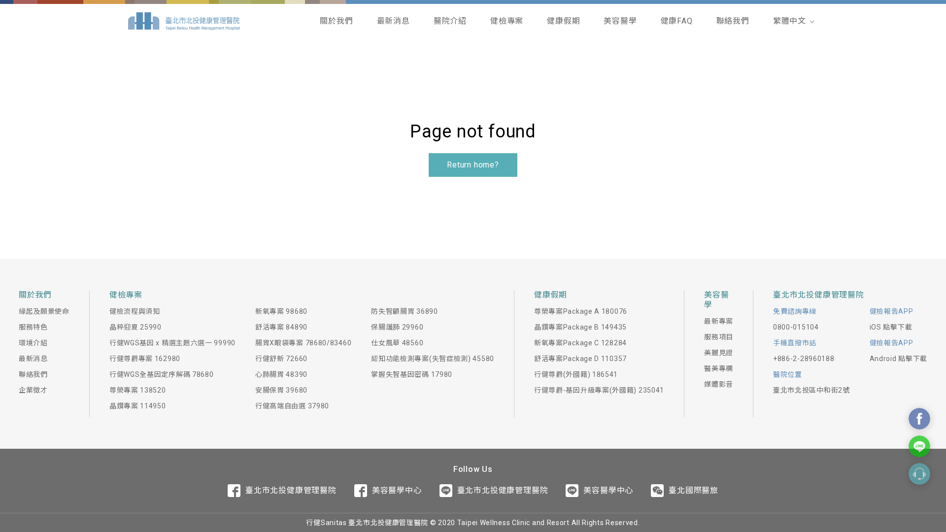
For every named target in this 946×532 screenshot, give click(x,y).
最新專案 (718, 321)
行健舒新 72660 (281, 359)
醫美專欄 (718, 368)
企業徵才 (33, 390)
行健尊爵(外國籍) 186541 (576, 374)
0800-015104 (796, 327)
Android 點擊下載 (898, 359)
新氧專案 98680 (281, 311)
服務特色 (33, 327)
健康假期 (563, 21)
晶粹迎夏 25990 (135, 327)
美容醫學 (620, 21)
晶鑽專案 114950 (137, 406)
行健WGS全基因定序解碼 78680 (161, 374)
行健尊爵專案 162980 (144, 359)
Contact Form (919, 474)
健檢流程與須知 (134, 311)
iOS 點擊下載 (891, 327)
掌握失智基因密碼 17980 (411, 374)
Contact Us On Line (919, 446)
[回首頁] (183, 21)
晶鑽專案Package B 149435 (580, 327)
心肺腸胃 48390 (281, 374)
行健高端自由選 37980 (292, 406)
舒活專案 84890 (281, 327)
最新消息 (393, 21)
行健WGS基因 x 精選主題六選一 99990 (172, 343)
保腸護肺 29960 (397, 327)
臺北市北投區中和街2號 (811, 390)
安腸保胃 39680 (281, 390)
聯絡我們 (732, 21)
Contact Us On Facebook (919, 419)
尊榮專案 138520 (137, 390)
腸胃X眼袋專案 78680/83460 (303, 343)
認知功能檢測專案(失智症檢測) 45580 (432, 359)
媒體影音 (718, 384)
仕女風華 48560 (397, 343)
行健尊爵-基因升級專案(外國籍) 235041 (599, 390)
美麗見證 (718, 353)
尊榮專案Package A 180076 (580, 311)
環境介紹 (33, 343)
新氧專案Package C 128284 (580, 343)
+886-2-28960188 (804, 359)
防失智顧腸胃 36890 (404, 311)
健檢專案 (506, 21)
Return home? (473, 164)
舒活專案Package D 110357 (580, 359)
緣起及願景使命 (44, 311)
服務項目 (718, 337)
